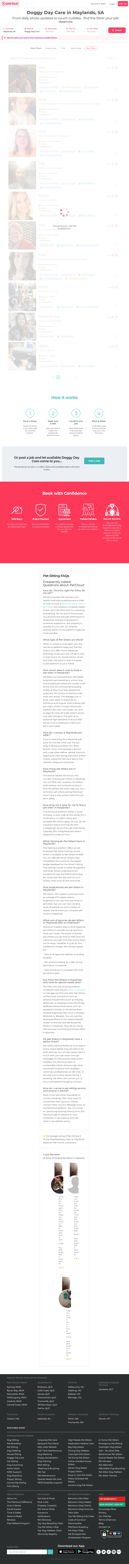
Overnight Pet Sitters (79, 1454)
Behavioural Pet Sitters (110, 1454)
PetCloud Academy (78, 1527)
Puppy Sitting (14, 1479)
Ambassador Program (79, 1537)
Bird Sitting (44, 1465)
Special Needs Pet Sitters (112, 1457)
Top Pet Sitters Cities (48, 1527)
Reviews (11, 1520)
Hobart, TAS (13, 1418)
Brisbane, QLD (45, 1387)
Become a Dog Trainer (79, 1505)
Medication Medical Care (81, 1443)
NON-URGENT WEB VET (111, 1504)
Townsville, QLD (46, 1401)
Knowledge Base (107, 1509)
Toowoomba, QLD (47, 1397)
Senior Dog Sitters (77, 1468)
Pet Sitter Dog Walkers (110, 1472)
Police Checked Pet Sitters (78, 1480)
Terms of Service (107, 1520)
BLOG (119, 1552)
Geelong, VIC (74, 1390)
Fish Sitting (13, 1486)
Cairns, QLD (44, 1408)
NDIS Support (14, 1472)
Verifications (44, 1516)
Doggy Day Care (15, 1457)
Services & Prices (46, 1498)
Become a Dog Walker (79, 1502)
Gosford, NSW (14, 1401)
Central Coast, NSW (17, 1404)
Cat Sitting (12, 1461)
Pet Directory (44, 1520)
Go (50, 1552)
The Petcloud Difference (19, 1502)
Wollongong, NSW (16, 1397)
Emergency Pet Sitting (110, 1443)
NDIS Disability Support (50, 1482)
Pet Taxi (42, 1472)
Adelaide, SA (44, 1418)
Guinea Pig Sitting (16, 1482)
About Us (12, 1498)
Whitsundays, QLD (47, 1404)
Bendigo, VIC (75, 1397)
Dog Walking (14, 1450)
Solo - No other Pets (109, 1450)
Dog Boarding (14, 1475)
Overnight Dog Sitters (110, 1447)
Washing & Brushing (48, 1468)
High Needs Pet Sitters (80, 1440)
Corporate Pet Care (47, 1440)
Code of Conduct (77, 1520)
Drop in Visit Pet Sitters (80, 1475)
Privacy (102, 1512)
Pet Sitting (12, 1447)
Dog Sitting (13, 1440)
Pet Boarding (14, 1443)
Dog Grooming (15, 1465)
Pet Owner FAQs (46, 1509)
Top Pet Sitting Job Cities (81, 1516)
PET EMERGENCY (108, 1499)
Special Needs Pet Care (49, 1479)
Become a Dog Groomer (80, 1509)
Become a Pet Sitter (78, 1498)
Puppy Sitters (75, 1471)
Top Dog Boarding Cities (50, 1523)
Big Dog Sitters (76, 1447)
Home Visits (13, 1468)
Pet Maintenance (46, 1475)
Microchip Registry (47, 1534)
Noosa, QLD (44, 1394)
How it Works (14, 1505)
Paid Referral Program (18, 1523)
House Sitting (14, 1454)
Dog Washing (45, 1454)
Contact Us (104, 1527)
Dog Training (44, 1461)
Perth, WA (73, 1418)
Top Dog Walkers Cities (49, 1530)
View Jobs (73, 1512)
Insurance (43, 1512)
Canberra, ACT (106, 1389)
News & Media (14, 1516)
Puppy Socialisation (48, 1457)
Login (112, 4)
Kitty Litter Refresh (47, 1447)
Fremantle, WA (76, 1422)
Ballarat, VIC (74, 1394)
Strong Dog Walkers (78, 1450)
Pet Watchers (106, 1465)
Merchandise (75, 1523)
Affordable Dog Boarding (112, 1468)
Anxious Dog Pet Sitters (80, 1485)
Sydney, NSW (14, 1387)
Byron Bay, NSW (15, 1390)
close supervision (77, 990)
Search (118, 30)
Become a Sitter (98, 4)
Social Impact (14, 1509)
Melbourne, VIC (76, 1387)
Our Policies (105, 1516)
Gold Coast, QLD (46, 1390)
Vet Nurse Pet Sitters (78, 1457)
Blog (101, 1523)
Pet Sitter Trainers (108, 1475)
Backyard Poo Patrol (48, 1443)
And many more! (16, 1427)
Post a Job (94, 461)
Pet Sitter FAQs (76, 1530)
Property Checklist (47, 1505)
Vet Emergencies (77, 1534)
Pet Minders (105, 1461)
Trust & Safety (14, 1512)
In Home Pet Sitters (109, 1440)
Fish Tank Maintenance (50, 1450)
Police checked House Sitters (79, 1463)
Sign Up (123, 4)
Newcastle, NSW (15, 1394)
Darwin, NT (104, 1418)
